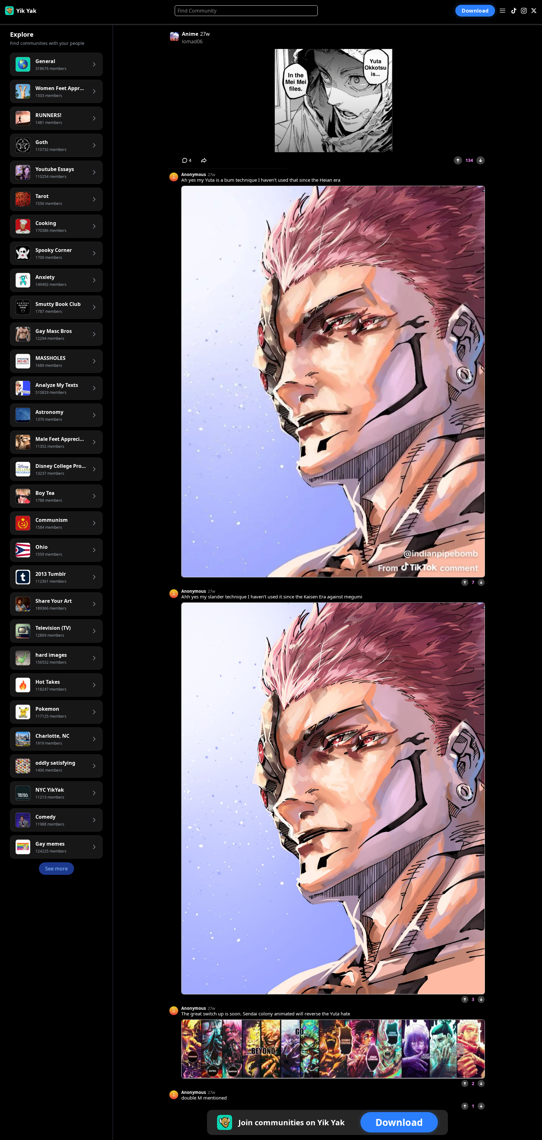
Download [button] (475, 10)
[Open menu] (502, 10)
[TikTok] (514, 11)
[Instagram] (524, 11)
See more (56, 868)
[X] (534, 11)
